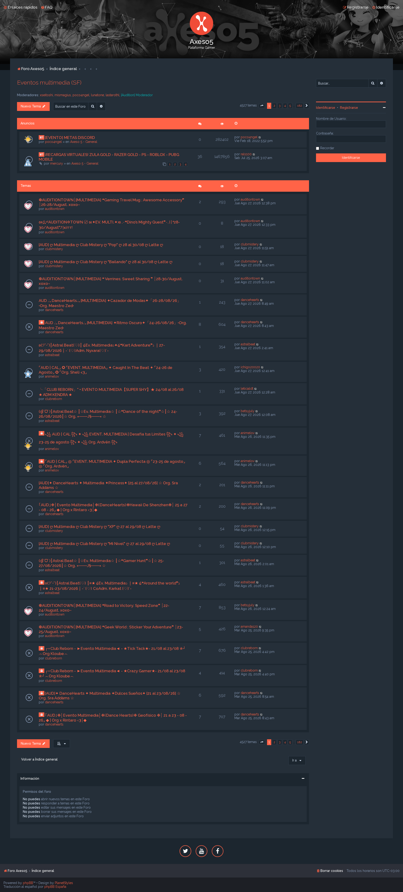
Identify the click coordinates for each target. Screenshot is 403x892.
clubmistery (54, 249)
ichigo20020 (250, 367)
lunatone (97, 95)
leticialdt (247, 388)
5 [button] (290, 105)
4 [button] (285, 105)
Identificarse (325, 108)
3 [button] (280, 105)
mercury (56, 163)
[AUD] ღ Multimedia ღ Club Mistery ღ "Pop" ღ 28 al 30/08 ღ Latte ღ (101, 244)
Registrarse (349, 108)
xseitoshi (46, 95)
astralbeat (52, 355)
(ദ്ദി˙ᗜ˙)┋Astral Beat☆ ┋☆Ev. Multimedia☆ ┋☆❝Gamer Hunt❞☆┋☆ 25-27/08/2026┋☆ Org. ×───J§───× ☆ (101, 563)
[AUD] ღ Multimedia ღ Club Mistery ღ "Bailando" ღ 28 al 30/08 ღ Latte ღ (105, 261)
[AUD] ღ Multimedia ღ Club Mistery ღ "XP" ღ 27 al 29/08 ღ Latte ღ (99, 526)
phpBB (28, 883)
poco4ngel (81, 95)
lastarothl (112, 95)
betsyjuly (247, 411)
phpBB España (55, 886)
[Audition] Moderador (137, 95)
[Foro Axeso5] (201, 23)
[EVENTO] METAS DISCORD (70, 137)
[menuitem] (46, 7)
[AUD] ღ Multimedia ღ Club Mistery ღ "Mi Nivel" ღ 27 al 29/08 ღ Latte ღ (104, 543)
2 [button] (274, 105)
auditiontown (54, 209)
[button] (262, 105)
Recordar (327, 148)
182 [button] (299, 105)
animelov (52, 376)
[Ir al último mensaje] (259, 137)
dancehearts (54, 310)
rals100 (246, 154)
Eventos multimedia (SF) (49, 82)
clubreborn (53, 399)
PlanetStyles (64, 883)
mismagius (63, 95)
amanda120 (249, 626)
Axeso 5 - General (83, 142)
